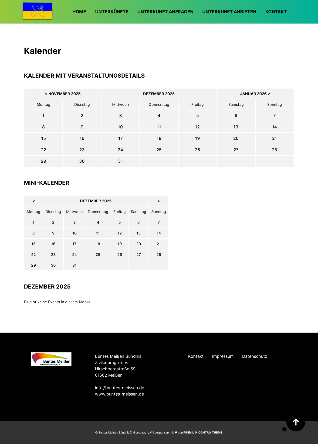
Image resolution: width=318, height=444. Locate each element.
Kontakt (196, 356)
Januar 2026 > (255, 93)
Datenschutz (254, 356)
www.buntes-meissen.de (119, 394)
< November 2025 (63, 93)
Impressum (223, 356)
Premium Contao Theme (202, 432)
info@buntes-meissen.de (119, 387)
